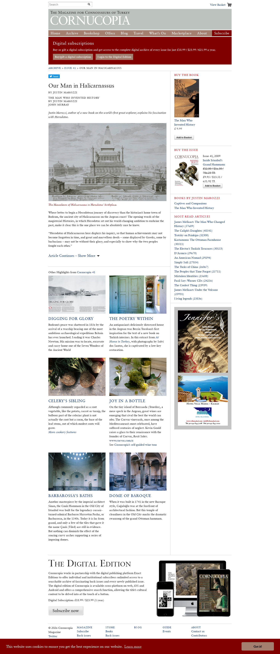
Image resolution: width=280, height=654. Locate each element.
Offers (110, 33)
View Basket (218, 4)
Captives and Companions (190, 203)
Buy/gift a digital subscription (73, 56)
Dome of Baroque (130, 495)
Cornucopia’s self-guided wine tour (135, 444)
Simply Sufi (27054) (186, 262)
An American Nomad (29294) (192, 257)
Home (55, 33)
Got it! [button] (258, 646)
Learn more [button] (133, 646)
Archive (72, 33)
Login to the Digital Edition (114, 56)
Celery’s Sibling (67, 401)
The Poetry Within (131, 318)
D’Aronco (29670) (185, 253)
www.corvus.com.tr (121, 440)
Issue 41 (70, 68)
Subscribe (221, 33)
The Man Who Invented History (194, 207)
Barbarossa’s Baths (70, 495)
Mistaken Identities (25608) (191, 276)
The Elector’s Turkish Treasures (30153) (198, 248)
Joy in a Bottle (127, 401)
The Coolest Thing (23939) (190, 285)
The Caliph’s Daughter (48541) (193, 230)
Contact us (198, 631)
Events (167, 631)
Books (109, 631)
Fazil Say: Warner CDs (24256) (193, 280)
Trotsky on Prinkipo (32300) (191, 235)
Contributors (199, 635)
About (202, 33)
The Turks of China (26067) (191, 266)
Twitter (52, 636)
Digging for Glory (71, 318)
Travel (138, 33)
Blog (124, 33)
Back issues (84, 635)
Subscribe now (66, 610)
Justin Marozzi (206, 198)
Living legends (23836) (188, 298)
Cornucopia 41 (86, 272)
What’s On (157, 33)
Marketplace (182, 33)
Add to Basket (184, 137)
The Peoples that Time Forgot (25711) (197, 271)
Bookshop (92, 33)
